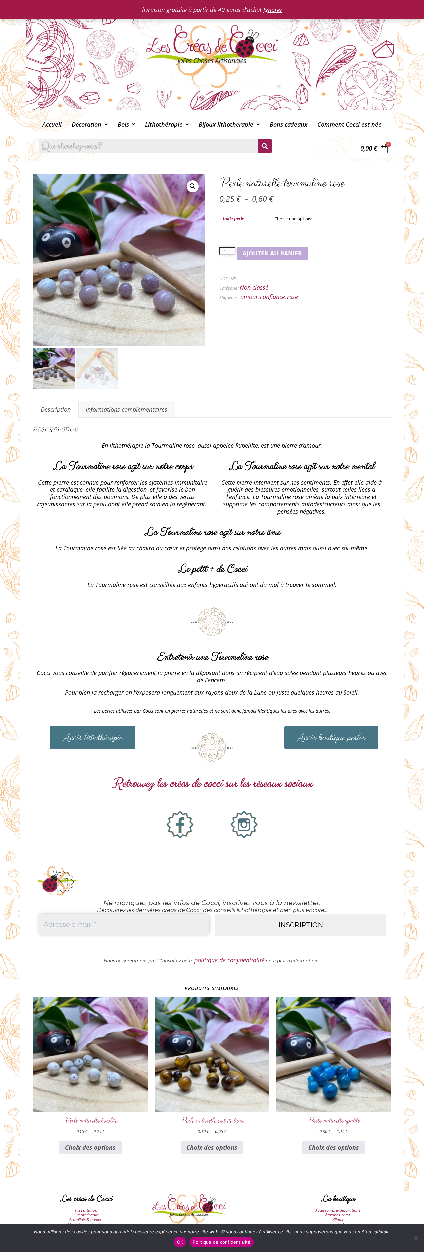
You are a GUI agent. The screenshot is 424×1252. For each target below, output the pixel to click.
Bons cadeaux (288, 124)
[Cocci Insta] (244, 825)
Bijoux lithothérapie (226, 124)
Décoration (86, 124)
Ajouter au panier (272, 253)
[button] (90, 124)
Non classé (254, 287)
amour (249, 297)
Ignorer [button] (272, 10)
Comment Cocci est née (349, 124)
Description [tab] (56, 409)
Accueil (52, 124)
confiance (272, 297)
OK (180, 1242)
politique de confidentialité (229, 960)
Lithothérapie (164, 124)
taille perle (233, 218)
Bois (123, 124)
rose (292, 297)
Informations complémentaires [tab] (126, 409)
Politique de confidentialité (221, 1242)
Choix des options (90, 1147)
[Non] (415, 1237)
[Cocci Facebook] (180, 825)
